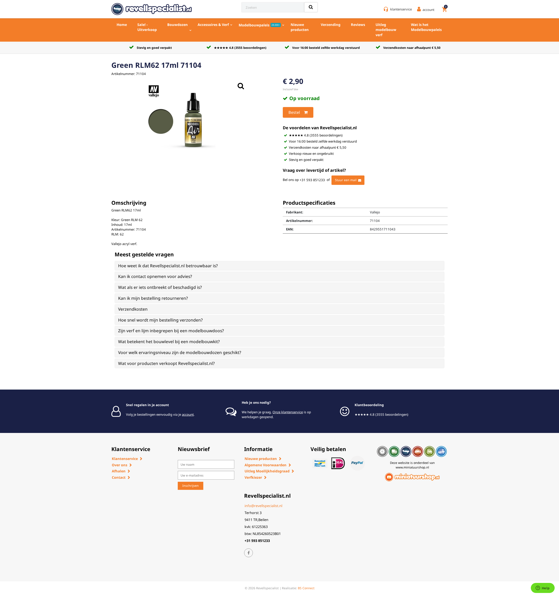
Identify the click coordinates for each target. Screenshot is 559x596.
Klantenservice (125, 458)
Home (122, 24)
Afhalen (119, 471)
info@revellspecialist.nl (263, 505)
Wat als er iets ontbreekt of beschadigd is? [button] (160, 287)
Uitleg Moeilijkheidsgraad (267, 471)
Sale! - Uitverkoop (147, 27)
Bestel (294, 112)
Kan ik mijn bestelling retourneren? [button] (153, 298)
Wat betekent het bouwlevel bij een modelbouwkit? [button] (169, 341)
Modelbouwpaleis (259, 25)
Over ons (119, 465)
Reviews (358, 24)
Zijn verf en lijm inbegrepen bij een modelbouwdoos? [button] (171, 331)
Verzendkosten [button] (133, 309)
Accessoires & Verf (213, 24)
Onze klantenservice (288, 412)
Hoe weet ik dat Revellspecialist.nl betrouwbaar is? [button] (168, 266)
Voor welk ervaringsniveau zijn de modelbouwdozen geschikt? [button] (179, 352)
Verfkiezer (253, 477)
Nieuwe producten (300, 27)
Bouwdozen (177, 24)
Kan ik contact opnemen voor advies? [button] (155, 276)
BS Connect (306, 588)
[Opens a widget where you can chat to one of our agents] (543, 588)
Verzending (330, 24)
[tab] (279, 266)
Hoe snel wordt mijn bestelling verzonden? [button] (160, 320)
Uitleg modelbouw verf (386, 29)
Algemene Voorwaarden (265, 465)
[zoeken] (310, 7)
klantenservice (401, 9)
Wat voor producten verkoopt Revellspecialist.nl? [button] (166, 363)
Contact (119, 477)
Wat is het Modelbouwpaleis (426, 27)
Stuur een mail (346, 180)
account (188, 414)
